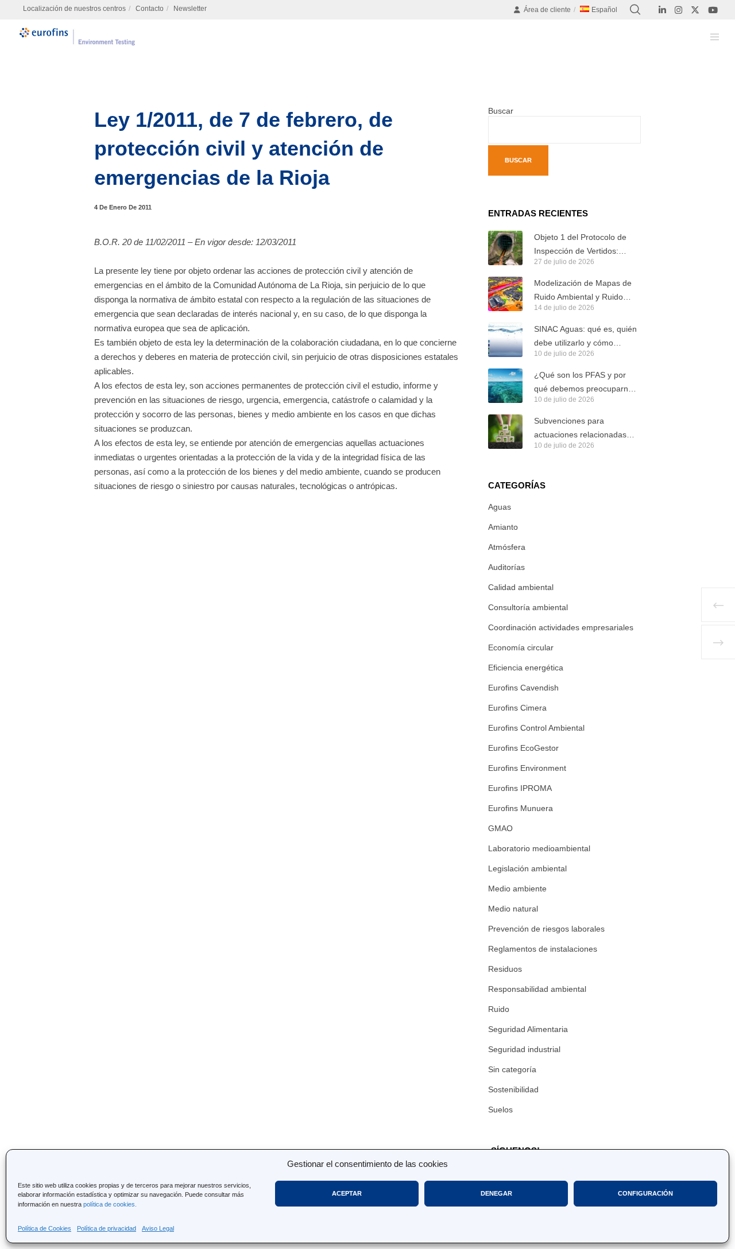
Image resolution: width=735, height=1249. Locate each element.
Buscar (500, 110)
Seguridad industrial (524, 1049)
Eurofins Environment (527, 768)
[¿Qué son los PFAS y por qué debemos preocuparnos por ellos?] (505, 386)
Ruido (498, 1009)
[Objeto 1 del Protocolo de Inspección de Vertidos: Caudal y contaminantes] (505, 248)
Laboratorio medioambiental (539, 848)
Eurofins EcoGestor (523, 747)
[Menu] (708, 37)
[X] (695, 10)
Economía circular (521, 647)
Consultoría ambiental (528, 607)
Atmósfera (506, 547)
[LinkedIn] (662, 10)
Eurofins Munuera (520, 808)
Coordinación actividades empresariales (560, 627)
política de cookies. (110, 1204)
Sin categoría (512, 1069)
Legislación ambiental (527, 868)
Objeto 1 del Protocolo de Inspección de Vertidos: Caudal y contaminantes (580, 245)
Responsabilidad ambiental (537, 989)
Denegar (496, 1193)
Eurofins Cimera (517, 707)
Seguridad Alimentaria (528, 1029)
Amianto (503, 527)
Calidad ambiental (521, 587)
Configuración (645, 1193)
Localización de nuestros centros (74, 9)
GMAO (500, 828)
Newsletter (190, 9)
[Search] (635, 10)
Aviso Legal (158, 1228)
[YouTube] (713, 10)
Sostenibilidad (513, 1089)
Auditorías (506, 567)
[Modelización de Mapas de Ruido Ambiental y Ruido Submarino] (505, 294)
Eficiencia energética (525, 667)
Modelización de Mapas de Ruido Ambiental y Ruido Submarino (583, 291)
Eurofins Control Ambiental (536, 727)
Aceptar (347, 1193)
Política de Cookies (44, 1228)
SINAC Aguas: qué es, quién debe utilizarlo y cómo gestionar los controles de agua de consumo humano (585, 337)
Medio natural (513, 908)
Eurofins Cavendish (523, 687)
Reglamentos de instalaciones (542, 948)
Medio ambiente (517, 888)
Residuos (505, 968)
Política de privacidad (106, 1228)
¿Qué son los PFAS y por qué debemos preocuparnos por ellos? (585, 382)
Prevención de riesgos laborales (546, 928)
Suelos (500, 1109)
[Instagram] (678, 10)
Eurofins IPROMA (520, 788)
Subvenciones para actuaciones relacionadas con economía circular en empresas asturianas (580, 428)
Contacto (150, 9)
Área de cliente (547, 10)
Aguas (499, 506)
